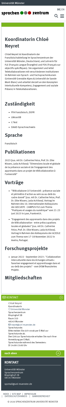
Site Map (16, 394)
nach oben (10, 353)
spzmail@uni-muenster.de (18, 384)
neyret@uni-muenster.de (23, 325)
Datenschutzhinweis (16, 396)
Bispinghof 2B (11, 375)
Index (6, 394)
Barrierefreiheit (41, 396)
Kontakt (12, 297)
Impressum (30, 394)
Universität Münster (20, 309)
